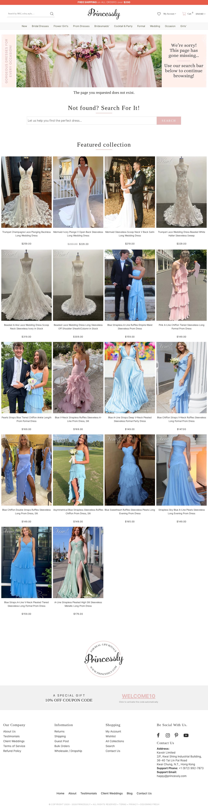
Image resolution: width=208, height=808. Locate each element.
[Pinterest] (178, 735)
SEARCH (169, 120)
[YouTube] (187, 735)
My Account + (169, 14)
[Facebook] (160, 735)
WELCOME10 (138, 696)
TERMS (122, 804)
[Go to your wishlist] (159, 12)
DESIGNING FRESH (149, 804)
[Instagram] (169, 735)
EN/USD (199, 14)
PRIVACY (133, 804)
